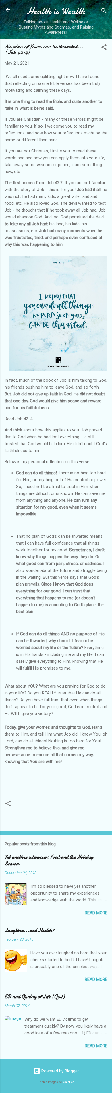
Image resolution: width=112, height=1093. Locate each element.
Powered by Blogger (59, 1071)
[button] (104, 48)
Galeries (68, 1082)
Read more (96, 912)
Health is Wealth (56, 11)
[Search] (104, 11)
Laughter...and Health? (29, 930)
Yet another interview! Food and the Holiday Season (49, 860)
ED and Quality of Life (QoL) (35, 996)
